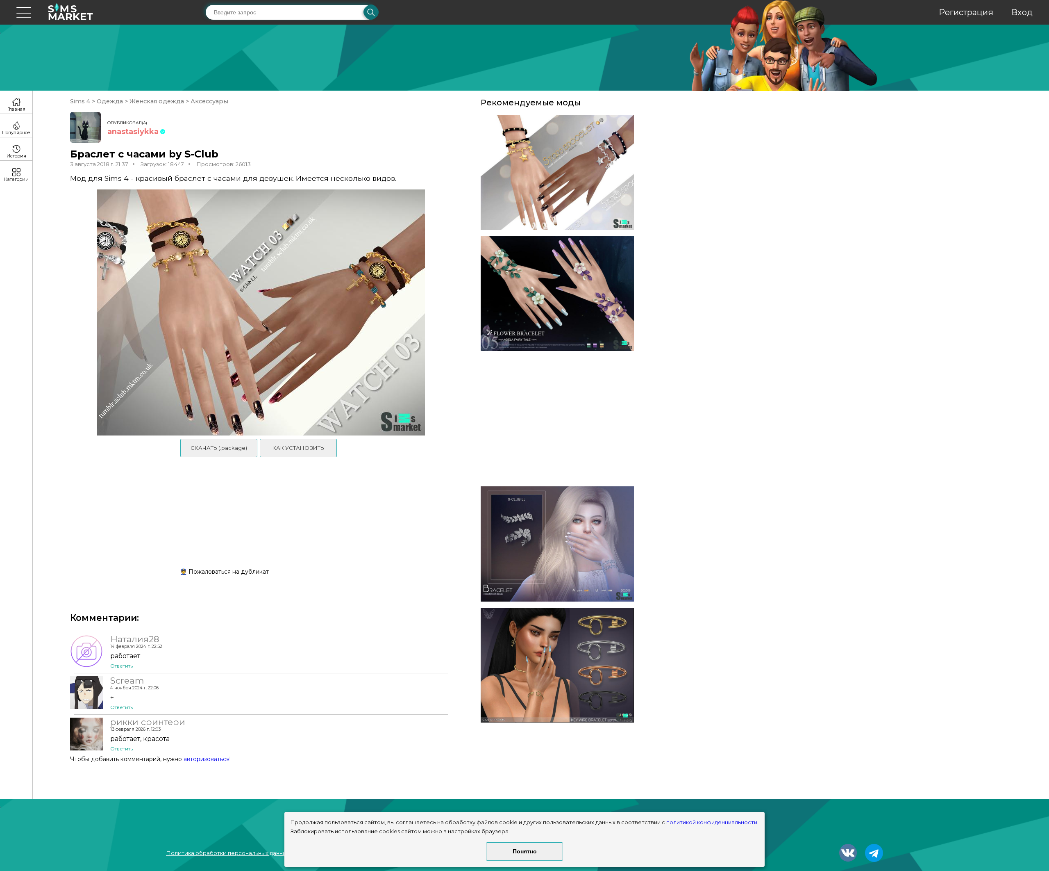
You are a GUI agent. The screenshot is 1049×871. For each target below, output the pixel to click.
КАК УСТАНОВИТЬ (298, 448)
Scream (127, 680)
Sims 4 (81, 101)
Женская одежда (157, 101)
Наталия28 (134, 639)
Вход (1022, 12)
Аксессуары (208, 101)
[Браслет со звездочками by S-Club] (557, 172)
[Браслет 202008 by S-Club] (557, 544)
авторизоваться (206, 759)
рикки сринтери (147, 722)
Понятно (525, 851)
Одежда (110, 101)
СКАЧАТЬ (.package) (219, 448)
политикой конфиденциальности (711, 822)
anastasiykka (133, 132)
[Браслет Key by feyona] (557, 665)
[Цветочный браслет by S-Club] (557, 293)
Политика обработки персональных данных (228, 853)
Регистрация (966, 12)
